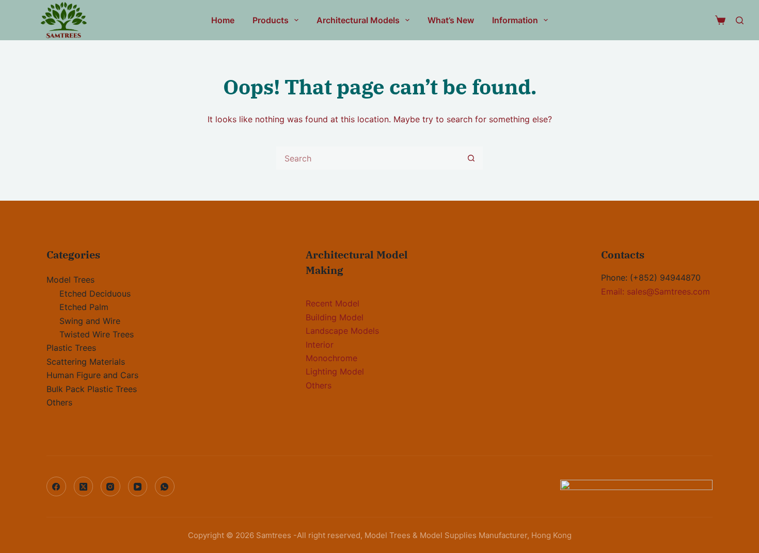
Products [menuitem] (270, 20)
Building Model (334, 317)
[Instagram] (110, 486)
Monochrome (331, 358)
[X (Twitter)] (83, 486)
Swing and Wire (89, 321)
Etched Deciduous (95, 293)
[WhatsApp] (165, 486)
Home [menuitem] (222, 20)
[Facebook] (56, 486)
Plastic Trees (71, 348)
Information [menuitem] (515, 20)
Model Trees (70, 279)
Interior (320, 344)
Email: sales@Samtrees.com (655, 291)
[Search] (740, 20)
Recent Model (332, 303)
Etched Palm (83, 307)
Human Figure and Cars (92, 375)
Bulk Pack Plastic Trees (91, 389)
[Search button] (471, 158)
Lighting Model (335, 371)
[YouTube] (138, 486)
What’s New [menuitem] (451, 20)
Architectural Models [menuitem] (358, 20)
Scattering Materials (85, 361)
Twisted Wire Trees (96, 334)
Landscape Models (342, 331)
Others (59, 402)
